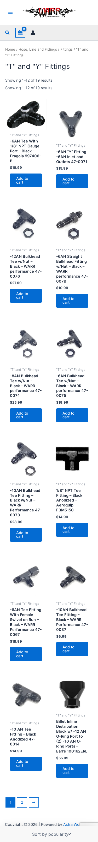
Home (10, 49)
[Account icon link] (33, 32)
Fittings (66, 49)
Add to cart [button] (22, 180)
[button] (7, 32)
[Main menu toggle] (10, 12)
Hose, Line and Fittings (38, 49)
